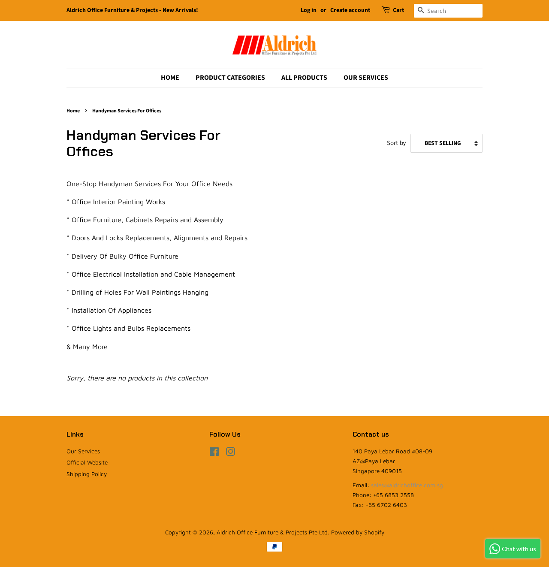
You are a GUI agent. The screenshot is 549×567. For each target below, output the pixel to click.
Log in (309, 10)
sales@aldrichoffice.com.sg (407, 485)
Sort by (396, 142)
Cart (398, 10)
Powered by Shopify (357, 532)
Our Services (366, 77)
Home (170, 77)
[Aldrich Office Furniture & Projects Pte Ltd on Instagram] (230, 453)
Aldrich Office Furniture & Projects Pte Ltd (272, 532)
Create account (350, 10)
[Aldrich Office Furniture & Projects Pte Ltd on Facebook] (214, 453)
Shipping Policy (86, 473)
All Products (304, 77)
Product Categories (230, 77)
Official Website (87, 462)
